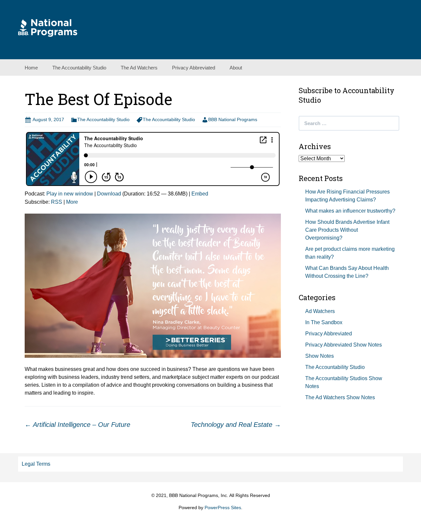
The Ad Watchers (139, 67)
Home (31, 67)
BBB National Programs (232, 119)
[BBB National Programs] (47, 27)
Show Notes (319, 356)
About (236, 67)
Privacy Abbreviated (193, 67)
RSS (56, 202)
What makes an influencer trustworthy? (350, 211)
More (72, 202)
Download (109, 193)
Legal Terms (36, 464)
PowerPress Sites (223, 507)
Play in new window (69, 193)
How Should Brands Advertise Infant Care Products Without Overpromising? (347, 230)
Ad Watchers (320, 311)
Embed (199, 193)
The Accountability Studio (79, 67)
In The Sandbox (323, 322)
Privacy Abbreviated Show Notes (343, 345)
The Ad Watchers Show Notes (340, 397)
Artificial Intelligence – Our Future (77, 424)
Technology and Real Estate (236, 424)
